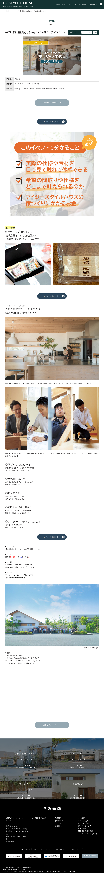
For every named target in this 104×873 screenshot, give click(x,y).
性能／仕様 (82, 828)
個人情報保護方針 (28, 849)
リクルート (45, 849)
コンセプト (10, 821)
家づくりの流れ (84, 823)
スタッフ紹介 (83, 821)
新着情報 (58, 826)
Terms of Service (17, 869)
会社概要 (81, 818)
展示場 (63, 4)
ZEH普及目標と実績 (85, 831)
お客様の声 (59, 821)
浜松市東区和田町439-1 (15, 577)
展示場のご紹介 (11, 826)
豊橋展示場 (10, 841)
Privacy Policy (6, 869)
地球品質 (58, 4)
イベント (75, 4)
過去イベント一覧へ (51, 102)
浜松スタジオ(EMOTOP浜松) (16, 829)
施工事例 (58, 818)
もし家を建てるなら (92, 4)
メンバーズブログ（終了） (88, 834)
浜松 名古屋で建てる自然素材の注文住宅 (28, 871)
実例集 (69, 4)
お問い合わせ (61, 849)
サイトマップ (77, 849)
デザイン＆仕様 (82, 4)
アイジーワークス (84, 826)
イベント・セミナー (62, 823)
